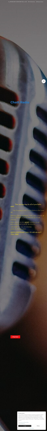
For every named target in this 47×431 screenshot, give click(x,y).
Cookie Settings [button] (31, 428)
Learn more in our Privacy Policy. (23, 422)
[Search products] (44, 81)
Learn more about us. (21, 423)
